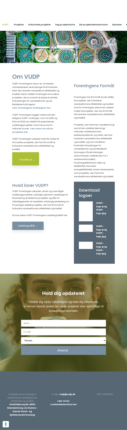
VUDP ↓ (6, 24)
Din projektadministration (93, 24)
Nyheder (117, 24)
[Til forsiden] (63, 11)
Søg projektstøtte (65, 24)
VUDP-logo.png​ (101, 204)
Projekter (19, 24)
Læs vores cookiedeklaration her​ (63, 402)
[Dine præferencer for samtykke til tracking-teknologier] (6, 424)
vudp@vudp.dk (67, 394)
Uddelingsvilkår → (28, 225)
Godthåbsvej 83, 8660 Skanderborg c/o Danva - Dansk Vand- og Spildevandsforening (22, 409)
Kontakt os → (27, 159)
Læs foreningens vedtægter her (31, 107)
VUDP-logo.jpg (101, 211)
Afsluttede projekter (39, 24)
